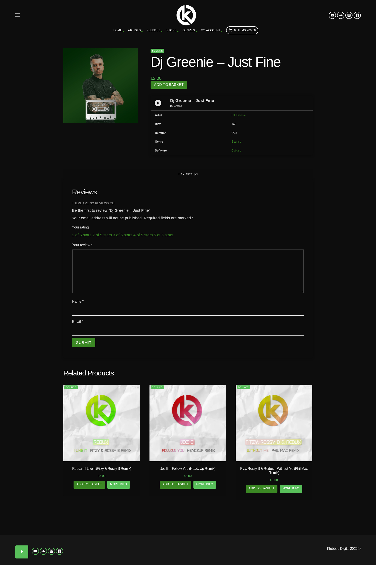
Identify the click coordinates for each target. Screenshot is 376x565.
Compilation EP (141, 522)
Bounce (157, 50)
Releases (47, 522)
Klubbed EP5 (106, 552)
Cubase (236, 150)
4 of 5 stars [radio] (143, 235)
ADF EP (317, 541)
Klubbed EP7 (153, 552)
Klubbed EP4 (176, 542)
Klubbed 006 (35, 552)
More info (118, 484)
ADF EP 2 (340, 541)
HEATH (274, 559)
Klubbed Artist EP (329, 522)
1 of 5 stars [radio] (81, 235)
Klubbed (154, 30)
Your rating (80, 227)
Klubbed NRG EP (200, 542)
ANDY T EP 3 (317, 559)
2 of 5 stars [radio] (102, 235)
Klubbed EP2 (129, 542)
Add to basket (169, 85)
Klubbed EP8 (176, 552)
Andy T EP (364, 541)
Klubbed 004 (82, 542)
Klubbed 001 (12, 542)
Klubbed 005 (12, 552)
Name (78, 301)
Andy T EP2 (293, 559)
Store (171, 30)
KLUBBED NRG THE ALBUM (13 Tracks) (223, 546)
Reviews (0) (188, 173)
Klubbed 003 (59, 542)
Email (77, 321)
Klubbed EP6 (129, 552)
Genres (189, 30)
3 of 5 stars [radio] (122, 235)
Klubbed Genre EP (235, 522)
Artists (134, 30)
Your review (82, 245)
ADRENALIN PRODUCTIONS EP (293, 546)
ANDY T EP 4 (341, 559)
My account (210, 30)
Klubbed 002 (35, 542)
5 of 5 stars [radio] (163, 235)
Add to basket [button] (89, 484)
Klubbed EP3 (153, 542)
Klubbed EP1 (106, 542)
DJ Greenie (239, 115)
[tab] (188, 174)
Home (117, 30)
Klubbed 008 (82, 552)
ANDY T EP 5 (364, 559)
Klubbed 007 (59, 552)
